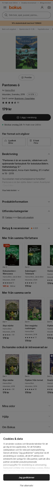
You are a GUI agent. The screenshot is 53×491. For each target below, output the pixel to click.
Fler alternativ (26, 485)
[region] (26, 462)
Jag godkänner (27, 477)
